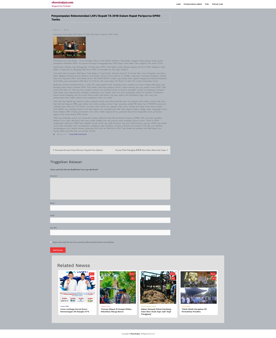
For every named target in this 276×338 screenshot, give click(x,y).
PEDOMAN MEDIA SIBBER (193, 4)
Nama (52, 203)
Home (178, 4)
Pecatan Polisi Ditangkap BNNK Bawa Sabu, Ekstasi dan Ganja (140, 150)
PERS (207, 4)
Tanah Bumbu (82, 134)
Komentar (54, 176)
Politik (76, 134)
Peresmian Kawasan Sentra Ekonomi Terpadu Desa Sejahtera (79, 150)
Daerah (71, 134)
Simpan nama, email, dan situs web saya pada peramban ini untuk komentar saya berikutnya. (83, 242)
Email (52, 215)
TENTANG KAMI (217, 4)
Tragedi (153, 306)
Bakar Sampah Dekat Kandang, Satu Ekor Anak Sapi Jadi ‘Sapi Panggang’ (156, 311)
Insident (108, 306)
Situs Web (53, 228)
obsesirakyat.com (62, 2)
